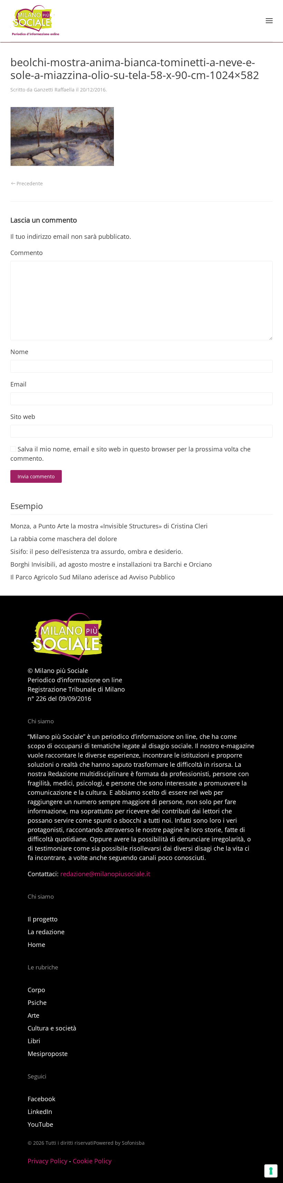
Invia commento (36, 476)
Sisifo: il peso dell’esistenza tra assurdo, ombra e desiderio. (96, 551)
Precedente (30, 183)
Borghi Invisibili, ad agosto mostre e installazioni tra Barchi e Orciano (111, 564)
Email (18, 384)
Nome (19, 352)
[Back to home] (34, 20)
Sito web (22, 416)
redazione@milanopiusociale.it (105, 874)
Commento (26, 252)
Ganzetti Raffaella (54, 89)
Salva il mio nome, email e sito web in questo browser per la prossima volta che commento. (130, 453)
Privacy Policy (47, 1161)
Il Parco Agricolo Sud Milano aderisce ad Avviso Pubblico (92, 577)
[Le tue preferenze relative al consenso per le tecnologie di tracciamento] (270, 1170)
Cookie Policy (92, 1161)
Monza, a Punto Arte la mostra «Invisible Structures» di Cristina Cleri (109, 526)
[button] (269, 20)
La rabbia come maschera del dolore (63, 539)
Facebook (41, 1099)
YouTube (40, 1124)
